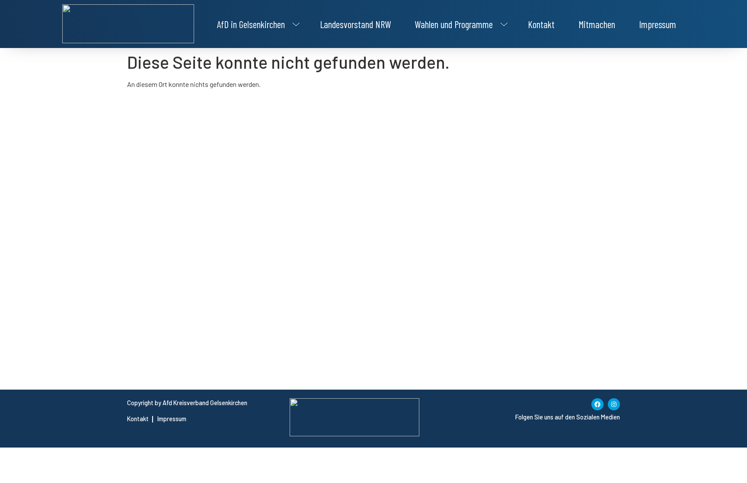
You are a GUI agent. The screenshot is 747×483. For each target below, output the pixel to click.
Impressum (657, 24)
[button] (256, 24)
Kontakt (541, 24)
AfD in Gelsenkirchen (251, 24)
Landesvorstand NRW (355, 24)
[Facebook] (597, 404)
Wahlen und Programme (454, 24)
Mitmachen (596, 24)
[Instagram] (614, 404)
